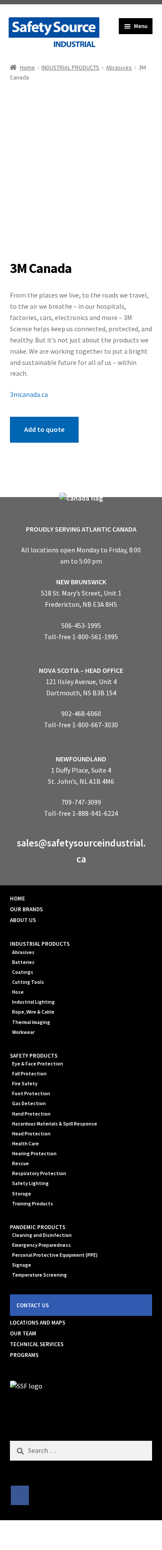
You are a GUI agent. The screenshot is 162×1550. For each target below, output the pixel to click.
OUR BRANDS (26, 909)
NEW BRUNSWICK (81, 581)
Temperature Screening (39, 1275)
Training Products (32, 1204)
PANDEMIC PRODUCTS (37, 1227)
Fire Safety (25, 1084)
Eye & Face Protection (37, 1064)
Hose (18, 992)
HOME (17, 898)
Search (81, 1535)
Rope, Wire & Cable (33, 1012)
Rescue (20, 1163)
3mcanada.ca (29, 394)
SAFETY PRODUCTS (33, 1055)
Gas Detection (29, 1103)
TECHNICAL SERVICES (37, 1344)
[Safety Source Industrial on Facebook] (20, 1496)
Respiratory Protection (39, 1173)
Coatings (22, 972)
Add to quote (44, 429)
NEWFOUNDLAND (81, 758)
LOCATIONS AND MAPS (37, 1322)
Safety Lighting (30, 1183)
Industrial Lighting (33, 1002)
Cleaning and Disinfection (42, 1235)
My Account (27, 1535)
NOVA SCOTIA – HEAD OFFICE (81, 670)
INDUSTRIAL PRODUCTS (70, 67)
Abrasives (119, 67)
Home (27, 67)
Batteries (23, 962)
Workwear (23, 1032)
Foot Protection (31, 1093)
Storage (21, 1194)
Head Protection (31, 1134)
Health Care (25, 1144)
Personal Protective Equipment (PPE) (55, 1255)
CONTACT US (32, 1305)
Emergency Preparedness (41, 1245)
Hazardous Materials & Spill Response (54, 1124)
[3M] (81, 172)
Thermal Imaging (31, 1022)
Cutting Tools (28, 982)
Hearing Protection (34, 1154)
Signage (21, 1265)
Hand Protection (31, 1114)
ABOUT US (23, 920)
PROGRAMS (24, 1355)
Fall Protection (29, 1074)
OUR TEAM (23, 1333)
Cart (125, 1527)
